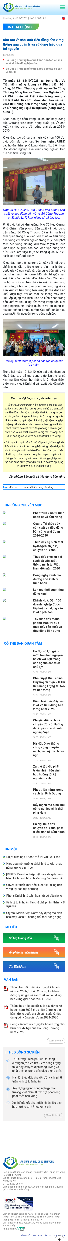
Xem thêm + (56, 1040)
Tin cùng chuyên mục (23, 505)
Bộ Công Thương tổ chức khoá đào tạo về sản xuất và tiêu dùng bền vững (34, 62)
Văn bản (11, 980)
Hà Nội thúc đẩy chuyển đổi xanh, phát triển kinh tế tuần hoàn (37, 1079)
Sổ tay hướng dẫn (20, 938)
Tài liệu (10, 927)
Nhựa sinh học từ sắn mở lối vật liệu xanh (33, 857)
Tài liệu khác (17, 966)
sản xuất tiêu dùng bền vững (38, 487)
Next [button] (63, 1135)
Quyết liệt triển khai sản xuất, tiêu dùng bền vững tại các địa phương (34, 887)
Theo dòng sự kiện (23, 1052)
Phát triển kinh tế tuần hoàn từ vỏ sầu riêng (34, 895)
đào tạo (13, 487)
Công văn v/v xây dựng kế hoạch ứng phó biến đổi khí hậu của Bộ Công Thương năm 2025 (37, 1028)
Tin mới (10, 849)
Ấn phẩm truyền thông (23, 952)
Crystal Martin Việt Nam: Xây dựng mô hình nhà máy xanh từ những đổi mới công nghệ (34, 915)
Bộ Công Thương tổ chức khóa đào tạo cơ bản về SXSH (34, 70)
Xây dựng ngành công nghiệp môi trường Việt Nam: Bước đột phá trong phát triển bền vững (36, 1092)
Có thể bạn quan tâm (23, 643)
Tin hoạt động (19, 27)
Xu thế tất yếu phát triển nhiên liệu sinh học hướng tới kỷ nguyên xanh (37, 1104)
